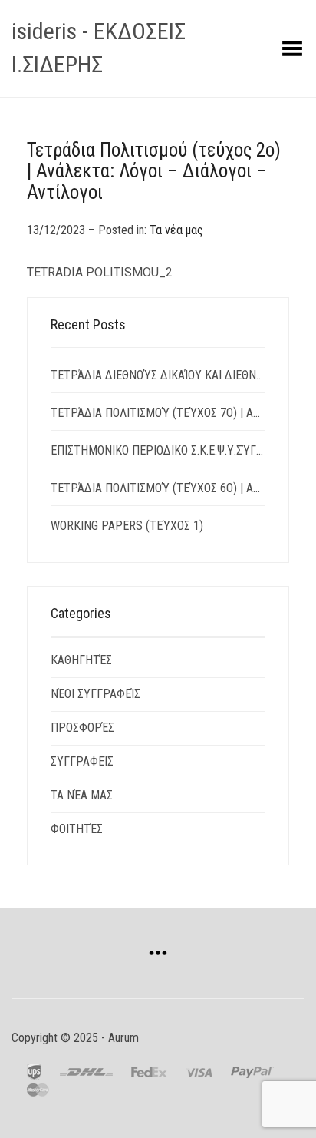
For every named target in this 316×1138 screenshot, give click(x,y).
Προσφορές (82, 727)
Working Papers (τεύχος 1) (127, 525)
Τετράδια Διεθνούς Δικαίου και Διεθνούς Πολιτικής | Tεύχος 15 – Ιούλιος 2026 (158, 375)
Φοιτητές (77, 829)
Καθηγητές (81, 660)
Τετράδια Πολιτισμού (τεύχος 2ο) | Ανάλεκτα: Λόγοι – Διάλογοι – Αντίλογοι (154, 171)
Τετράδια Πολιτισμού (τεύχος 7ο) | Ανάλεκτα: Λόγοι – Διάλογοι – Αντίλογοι (158, 412)
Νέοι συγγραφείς (95, 693)
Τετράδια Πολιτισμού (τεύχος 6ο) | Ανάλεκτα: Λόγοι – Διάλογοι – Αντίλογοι (158, 488)
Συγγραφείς (82, 761)
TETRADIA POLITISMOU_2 (100, 272)
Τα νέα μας (176, 230)
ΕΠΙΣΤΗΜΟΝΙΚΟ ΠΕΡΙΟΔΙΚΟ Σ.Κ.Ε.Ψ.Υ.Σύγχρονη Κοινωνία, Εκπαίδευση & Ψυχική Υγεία (158, 450)
